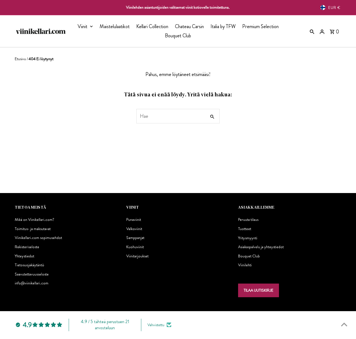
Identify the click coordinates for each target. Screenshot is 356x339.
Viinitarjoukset (137, 256)
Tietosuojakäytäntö (29, 265)
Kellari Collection (152, 26)
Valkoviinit (134, 228)
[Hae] (312, 31)
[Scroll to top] (344, 324)
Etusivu (20, 59)
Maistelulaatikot (115, 26)
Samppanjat (135, 237)
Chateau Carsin (189, 26)
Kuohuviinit (135, 247)
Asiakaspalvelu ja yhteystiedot (261, 247)
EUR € (334, 7)
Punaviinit (133, 219)
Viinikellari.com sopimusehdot (38, 237)
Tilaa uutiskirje (258, 290)
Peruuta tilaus (248, 219)
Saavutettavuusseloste (32, 274)
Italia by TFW (223, 26)
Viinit (82, 26)
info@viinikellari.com (31, 283)
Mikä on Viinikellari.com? (34, 219)
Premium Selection (260, 26)
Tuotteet (244, 228)
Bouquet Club (178, 35)
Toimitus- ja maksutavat (33, 228)
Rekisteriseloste (27, 247)
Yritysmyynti (247, 237)
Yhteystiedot (24, 256)
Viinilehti (245, 265)
